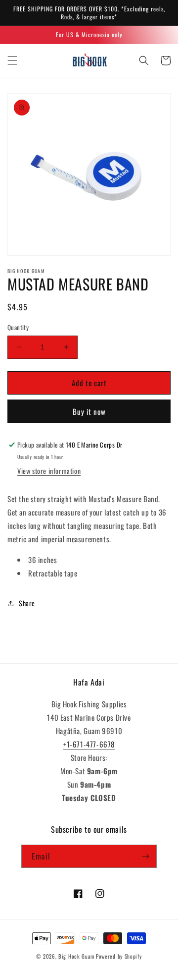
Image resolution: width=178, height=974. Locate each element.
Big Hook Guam (76, 956)
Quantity (18, 327)
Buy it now (89, 411)
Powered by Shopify (119, 956)
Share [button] (27, 603)
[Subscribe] (145, 856)
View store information (49, 470)
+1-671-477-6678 (89, 744)
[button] (12, 60)
